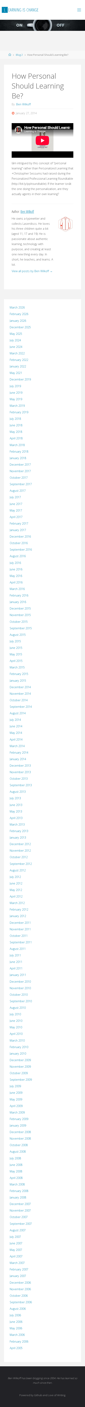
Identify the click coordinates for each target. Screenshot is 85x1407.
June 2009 (16, 1093)
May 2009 (16, 1099)
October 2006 (19, 1296)
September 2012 (21, 864)
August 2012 (18, 870)
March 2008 (17, 1184)
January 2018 (18, 458)
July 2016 (15, 563)
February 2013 (19, 831)
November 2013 (20, 772)
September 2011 (21, 942)
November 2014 (20, 693)
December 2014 (20, 687)
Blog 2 (19, 55)
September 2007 (21, 1224)
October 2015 (19, 622)
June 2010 (16, 1021)
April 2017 (16, 517)
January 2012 (18, 916)
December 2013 (20, 765)
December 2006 (20, 1282)
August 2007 (18, 1230)
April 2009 (16, 1106)
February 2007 (19, 1269)
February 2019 (19, 412)
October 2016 (19, 543)
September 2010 (21, 1001)
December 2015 (20, 608)
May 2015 (16, 654)
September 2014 (21, 707)
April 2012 (16, 896)
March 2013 (17, 824)
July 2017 (15, 497)
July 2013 (15, 798)
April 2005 (16, 1348)
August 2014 (18, 713)
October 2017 (19, 477)
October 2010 (19, 995)
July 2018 (15, 419)
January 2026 (18, 321)
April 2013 (16, 818)
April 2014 (16, 739)
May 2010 (16, 1027)
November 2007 (20, 1210)
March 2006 (17, 1335)
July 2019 (15, 386)
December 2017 (20, 464)
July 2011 (15, 955)
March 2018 (17, 445)
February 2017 (19, 523)
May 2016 (16, 576)
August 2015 (18, 635)
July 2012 (15, 877)
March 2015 (17, 667)
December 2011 (20, 923)
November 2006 (20, 1289)
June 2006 (16, 1322)
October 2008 (19, 1145)
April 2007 (16, 1256)
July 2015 (15, 641)
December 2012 (20, 844)
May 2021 (16, 373)
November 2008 (20, 1138)
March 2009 (17, 1112)
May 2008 (16, 1171)
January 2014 (18, 759)
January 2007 (18, 1276)
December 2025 (20, 327)
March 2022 (17, 353)
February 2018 (19, 451)
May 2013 (16, 811)
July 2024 (15, 340)
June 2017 (16, 504)
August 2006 (18, 1309)
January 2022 (18, 366)
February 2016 (19, 595)
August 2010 (18, 1008)
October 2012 (19, 857)
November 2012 (20, 850)
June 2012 (16, 883)
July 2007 (15, 1237)
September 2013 (21, 785)
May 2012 (16, 890)
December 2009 (20, 1060)
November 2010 (20, 988)
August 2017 (18, 491)
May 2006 (16, 1328)
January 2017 (18, 530)
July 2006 (15, 1315)
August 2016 (18, 556)
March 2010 (17, 1040)
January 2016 (18, 602)
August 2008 (18, 1151)
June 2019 (16, 392)
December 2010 (20, 981)
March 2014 (17, 746)
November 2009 (20, 1066)
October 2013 (19, 778)
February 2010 (19, 1047)
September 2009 (21, 1079)
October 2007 (19, 1217)
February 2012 (19, 909)
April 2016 (16, 582)
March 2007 (17, 1263)
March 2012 (17, 903)
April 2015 (16, 661)
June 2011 (16, 962)
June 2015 (16, 648)
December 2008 (20, 1132)
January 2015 (18, 680)
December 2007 (20, 1204)
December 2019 (20, 379)
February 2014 (19, 752)
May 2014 (16, 733)
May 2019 (16, 399)
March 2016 (17, 589)
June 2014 (16, 726)
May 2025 (16, 334)
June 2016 (16, 569)
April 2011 (16, 968)
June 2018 (16, 425)
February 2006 (19, 1341)
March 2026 (17, 307)
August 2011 (18, 949)
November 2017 (20, 471)
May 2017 (16, 510)
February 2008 (19, 1191)
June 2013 (16, 805)
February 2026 (19, 314)
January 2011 (18, 975)
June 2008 (16, 1165)
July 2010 (15, 1014)
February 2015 (19, 674)
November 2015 (20, 615)
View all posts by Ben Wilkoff (32, 271)
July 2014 (15, 720)
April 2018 (16, 438)
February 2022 (19, 360)
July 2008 (15, 1158)
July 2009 (15, 1086)
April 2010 (16, 1034)
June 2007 (16, 1243)
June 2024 (16, 347)
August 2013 (18, 792)
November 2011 (20, 929)
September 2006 (21, 1302)
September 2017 (21, 484)
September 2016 (21, 549)
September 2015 (21, 628)
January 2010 (18, 1053)
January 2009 (18, 1125)
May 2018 (16, 432)
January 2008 (18, 1197)
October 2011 (19, 936)
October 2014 (19, 700)
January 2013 (18, 837)
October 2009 (19, 1073)
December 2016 (20, 536)
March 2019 (17, 406)
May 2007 (16, 1250)
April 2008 (16, 1178)
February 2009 (19, 1119)
